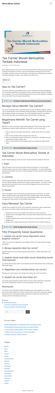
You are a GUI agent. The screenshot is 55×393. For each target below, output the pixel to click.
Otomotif (6, 363)
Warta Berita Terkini (11, 4)
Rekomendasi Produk (10, 302)
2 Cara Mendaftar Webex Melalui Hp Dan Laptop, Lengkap (21, 329)
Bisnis (6, 351)
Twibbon (6, 380)
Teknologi (7, 378)
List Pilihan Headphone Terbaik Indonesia (16, 304)
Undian (6, 383)
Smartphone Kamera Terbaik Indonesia (15, 334)
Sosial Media (8, 376)
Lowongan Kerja (9, 358)
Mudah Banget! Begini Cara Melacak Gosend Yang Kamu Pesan (22, 324)
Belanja (6, 300)
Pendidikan (7, 366)
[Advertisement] (27, 20)
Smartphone (7, 373)
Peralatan (7, 368)
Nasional (6, 361)
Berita (6, 349)
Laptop (6, 356)
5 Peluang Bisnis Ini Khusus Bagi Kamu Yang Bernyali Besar (21, 327)
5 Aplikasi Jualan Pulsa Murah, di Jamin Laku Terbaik (19, 332)
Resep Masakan (8, 371)
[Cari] (28, 312)
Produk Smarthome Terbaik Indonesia (15, 307)
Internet (6, 353)
